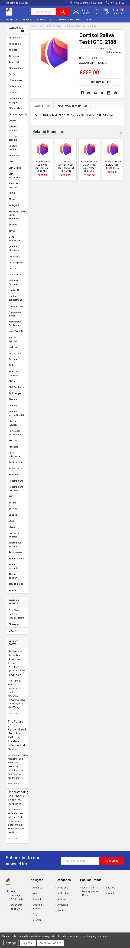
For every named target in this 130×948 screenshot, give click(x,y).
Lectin (12, 268)
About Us (11, 19)
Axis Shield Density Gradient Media (16, 614)
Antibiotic (14, 37)
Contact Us (44, 19)
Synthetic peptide (14, 534)
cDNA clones (16, 80)
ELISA (12, 193)
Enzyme (13, 224)
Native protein (13, 339)
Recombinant (16, 480)
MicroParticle (16, 305)
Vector (12, 589)
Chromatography (18, 114)
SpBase (13, 514)
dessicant (14, 155)
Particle (13, 359)
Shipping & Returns (69, 19)
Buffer (12, 74)
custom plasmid (13, 138)
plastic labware (13, 423)
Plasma (13, 399)
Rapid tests (15, 468)
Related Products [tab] (47, 131)
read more (13, 712)
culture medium (13, 128)
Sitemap (37, 919)
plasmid (13, 405)
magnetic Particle (14, 282)
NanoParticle (16, 331)
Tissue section (13, 576)
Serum (12, 502)
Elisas (12, 199)
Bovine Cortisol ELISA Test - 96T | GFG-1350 (112, 164)
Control (13, 120)
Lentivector (15, 274)
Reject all (28, 943)
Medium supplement (15, 298)
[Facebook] (82, 93)
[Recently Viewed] (107, 11)
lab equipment (16, 262)
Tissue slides (16, 583)
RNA (11, 496)
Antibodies (15, 43)
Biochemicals (16, 68)
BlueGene (14, 624)
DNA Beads (15, 167)
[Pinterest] (115, 93)
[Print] (95, 93)
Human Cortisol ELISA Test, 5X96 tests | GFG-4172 (89, 166)
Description (42, 105)
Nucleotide (15, 353)
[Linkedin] (109, 93)
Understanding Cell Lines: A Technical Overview (18, 798)
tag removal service (15, 544)
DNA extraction (15, 175)
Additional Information (72, 105)
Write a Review (114, 52)
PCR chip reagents (14, 373)
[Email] (89, 93)
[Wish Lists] (98, 11)
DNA (11, 161)
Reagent (13, 474)
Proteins (13, 446)
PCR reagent (16, 393)
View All (13, 630)
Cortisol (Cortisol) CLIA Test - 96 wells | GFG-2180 (66, 166)
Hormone (14, 256)
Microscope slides (15, 313)
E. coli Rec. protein (14, 185)
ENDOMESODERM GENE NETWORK (18, 215)
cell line (13, 92)
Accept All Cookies (50, 943)
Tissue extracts (14, 566)
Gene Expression (15, 238)
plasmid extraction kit (16, 413)
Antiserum (14, 55)
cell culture (15, 86)
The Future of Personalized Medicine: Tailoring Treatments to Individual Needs (17, 735)
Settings (11, 943)
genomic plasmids (14, 248)
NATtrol (13, 347)
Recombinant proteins (16, 488)
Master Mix (15, 290)
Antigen (13, 49)
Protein (13, 440)
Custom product (13, 147)
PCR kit (13, 381)
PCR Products (16, 387)
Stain (12, 520)
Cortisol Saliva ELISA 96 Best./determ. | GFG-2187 (42, 166)
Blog (89, 19)
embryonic (14, 205)
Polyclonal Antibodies (15, 432)
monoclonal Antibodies (15, 323)
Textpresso (15, 552)
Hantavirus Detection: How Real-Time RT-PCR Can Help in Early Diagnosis (16, 663)
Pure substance (14, 454)
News (26, 19)
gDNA (12, 230)
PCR (11, 365)
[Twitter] (102, 93)
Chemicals (14, 108)
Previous (114, 132)
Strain (12, 526)
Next (120, 132)
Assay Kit (14, 61)
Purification (15, 462)
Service (13, 508)
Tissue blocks (16, 558)
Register (85, 12)
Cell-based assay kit (15, 100)
